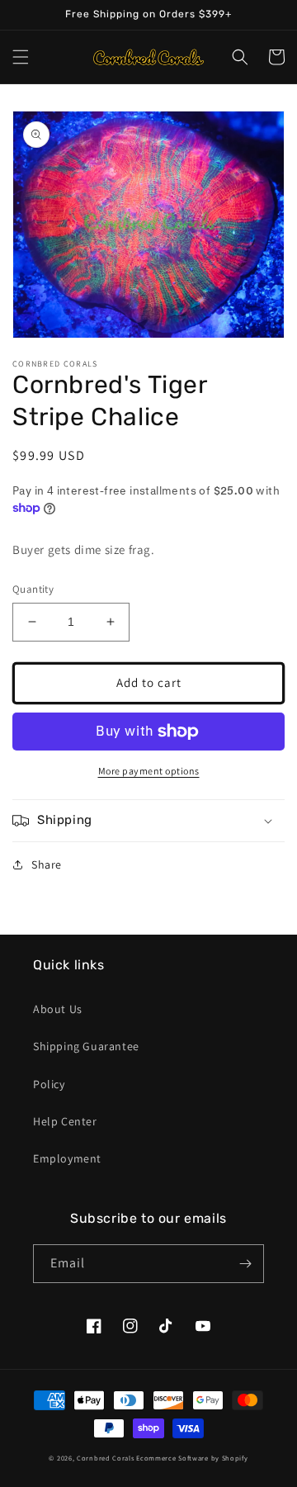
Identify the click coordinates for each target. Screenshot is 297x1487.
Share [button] (46, 864)
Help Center (65, 1121)
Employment (67, 1158)
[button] (20, 57)
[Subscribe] (245, 1263)
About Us (57, 1009)
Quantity (33, 589)
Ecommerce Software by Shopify (192, 1457)
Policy (49, 1084)
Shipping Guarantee (86, 1046)
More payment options (149, 771)
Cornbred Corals (105, 1457)
